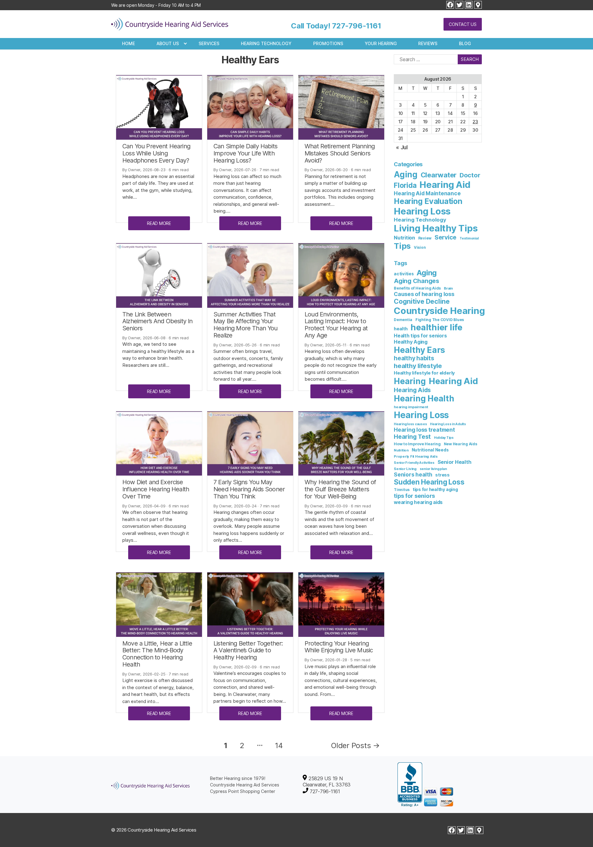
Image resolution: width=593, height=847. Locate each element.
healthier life (436, 327)
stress (442, 474)
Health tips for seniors (420, 336)
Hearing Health (424, 398)
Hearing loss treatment (424, 429)
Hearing (410, 381)
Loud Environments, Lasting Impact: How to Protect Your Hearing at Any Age (336, 325)
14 (279, 745)
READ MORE (159, 223)
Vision (420, 247)
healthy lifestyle (418, 366)
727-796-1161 (356, 25)
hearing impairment (411, 407)
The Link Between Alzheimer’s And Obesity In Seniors (157, 321)
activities (404, 273)
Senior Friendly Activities (414, 463)
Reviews (427, 43)
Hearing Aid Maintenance (427, 193)
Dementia (403, 319)
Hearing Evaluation (428, 201)
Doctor (470, 175)
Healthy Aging (410, 342)
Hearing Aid (444, 184)
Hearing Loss (422, 211)
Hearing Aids (412, 390)
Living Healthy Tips (435, 228)
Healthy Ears (419, 350)
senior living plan (433, 469)
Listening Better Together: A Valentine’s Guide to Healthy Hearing (248, 650)
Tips (402, 246)
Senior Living (405, 469)
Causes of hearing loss (424, 294)
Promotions (328, 43)
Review (425, 238)
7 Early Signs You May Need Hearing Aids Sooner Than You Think (249, 489)
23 (475, 121)
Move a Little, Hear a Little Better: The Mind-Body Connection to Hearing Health (157, 654)
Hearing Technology (266, 43)
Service (445, 237)
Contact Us (463, 24)
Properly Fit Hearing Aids (416, 456)
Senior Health (455, 462)
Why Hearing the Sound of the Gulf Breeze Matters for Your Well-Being (340, 489)
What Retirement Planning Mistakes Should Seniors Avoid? (340, 153)
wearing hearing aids (418, 502)
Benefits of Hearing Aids (417, 288)
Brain (448, 288)
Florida (405, 185)
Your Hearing (381, 43)
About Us (168, 43)
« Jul (402, 147)
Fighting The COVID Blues (439, 319)
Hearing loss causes (410, 424)
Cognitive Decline (422, 301)
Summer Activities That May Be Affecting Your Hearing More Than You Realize (245, 325)
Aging (406, 174)
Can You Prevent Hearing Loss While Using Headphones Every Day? (156, 153)
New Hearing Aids (460, 444)
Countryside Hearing (439, 310)
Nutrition (404, 238)
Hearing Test (412, 436)
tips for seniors (414, 495)
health (401, 328)
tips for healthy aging (435, 489)
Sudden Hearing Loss (429, 482)
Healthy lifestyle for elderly (424, 373)
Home (128, 43)
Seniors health (413, 474)
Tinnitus (402, 489)
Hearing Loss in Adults (448, 424)
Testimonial (469, 238)
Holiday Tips (444, 438)
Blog (465, 43)
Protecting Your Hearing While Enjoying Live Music (339, 647)
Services (209, 43)
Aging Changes (416, 281)
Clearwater (439, 175)
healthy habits (414, 358)
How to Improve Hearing (417, 444)
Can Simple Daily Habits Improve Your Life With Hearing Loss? (245, 153)
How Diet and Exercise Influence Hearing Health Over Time (155, 489)
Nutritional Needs (430, 449)
